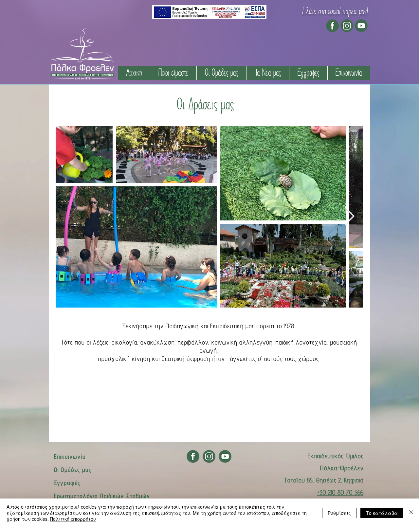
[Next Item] (349, 216)
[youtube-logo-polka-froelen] (361, 25)
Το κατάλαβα (382, 513)
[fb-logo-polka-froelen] (332, 25)
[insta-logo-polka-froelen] (346, 25)
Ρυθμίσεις (339, 513)
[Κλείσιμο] (411, 513)
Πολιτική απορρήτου (73, 519)
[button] (173, 73)
